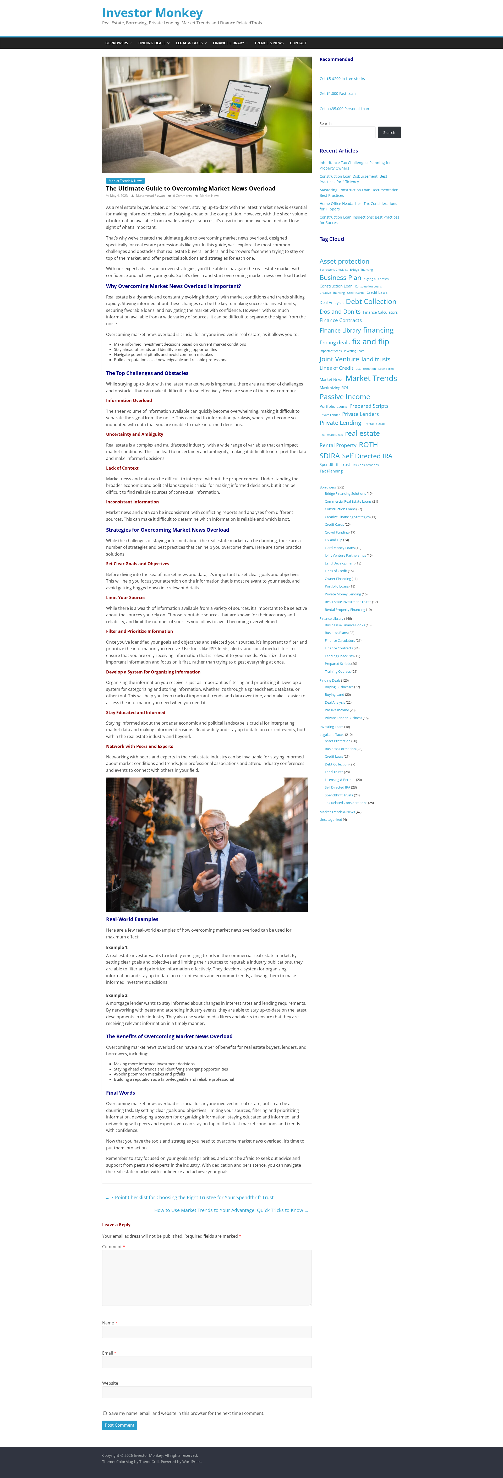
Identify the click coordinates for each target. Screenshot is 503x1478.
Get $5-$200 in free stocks (342, 78)
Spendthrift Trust (335, 464)
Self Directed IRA (367, 456)
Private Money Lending (343, 594)
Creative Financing (332, 293)
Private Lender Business (343, 717)
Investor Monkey (152, 12)
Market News (209, 195)
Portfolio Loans (333, 406)
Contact (298, 42)
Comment (113, 1246)
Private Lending (340, 423)
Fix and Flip (333, 539)
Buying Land (334, 694)
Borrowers (116, 42)
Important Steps (331, 351)
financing (378, 330)
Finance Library (228, 42)
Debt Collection (371, 301)
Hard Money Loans (340, 547)
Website (110, 1383)
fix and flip (370, 341)
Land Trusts (334, 771)
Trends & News (269, 42)
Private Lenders (360, 414)
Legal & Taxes (189, 42)
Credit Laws (377, 292)
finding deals (335, 342)
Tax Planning (331, 471)
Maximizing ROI (334, 387)
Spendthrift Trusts (339, 795)
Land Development (340, 563)
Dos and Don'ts (340, 311)
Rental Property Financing (345, 609)
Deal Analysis (331, 302)
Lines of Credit (336, 368)
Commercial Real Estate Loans (348, 501)
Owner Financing (338, 578)
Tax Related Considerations (346, 802)
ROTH (368, 444)
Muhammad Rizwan (151, 195)
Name (109, 1323)
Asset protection (344, 261)
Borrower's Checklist (334, 269)
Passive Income (345, 396)
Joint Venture (339, 359)
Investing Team (354, 351)
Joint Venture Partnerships (345, 555)
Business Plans (336, 632)
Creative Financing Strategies (347, 516)
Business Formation (340, 748)
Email (109, 1353)
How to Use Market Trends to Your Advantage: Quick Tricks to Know (231, 1210)
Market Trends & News (125, 180)
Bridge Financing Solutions (345, 493)
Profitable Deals (374, 424)
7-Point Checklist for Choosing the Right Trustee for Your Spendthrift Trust (189, 1197)
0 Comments (182, 195)
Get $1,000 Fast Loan (338, 93)
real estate (362, 433)
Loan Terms (386, 369)
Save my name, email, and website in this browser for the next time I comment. (186, 1413)
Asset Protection (338, 740)
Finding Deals (152, 42)
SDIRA (330, 455)
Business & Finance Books (345, 625)
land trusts (376, 359)
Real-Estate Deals (331, 435)
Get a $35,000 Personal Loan (344, 108)
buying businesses (376, 279)
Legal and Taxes (332, 734)
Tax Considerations (365, 465)
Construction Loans (368, 286)
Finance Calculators (380, 312)
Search (326, 123)
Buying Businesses (339, 686)
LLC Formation (366, 369)
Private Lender (330, 415)
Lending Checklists (339, 656)
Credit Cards (355, 293)
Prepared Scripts (369, 406)
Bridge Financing (361, 269)
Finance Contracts (341, 320)
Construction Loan (336, 286)
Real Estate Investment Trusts (348, 601)
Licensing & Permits (340, 779)
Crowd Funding (337, 532)
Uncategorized (331, 819)
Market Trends (371, 378)
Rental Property (338, 445)
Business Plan (340, 277)
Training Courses (338, 671)
